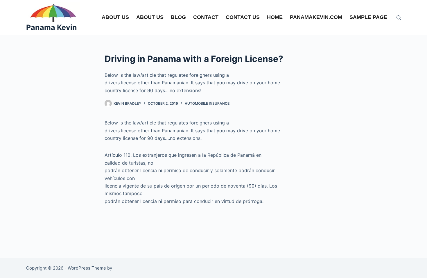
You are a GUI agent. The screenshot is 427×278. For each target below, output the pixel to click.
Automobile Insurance (207, 103)
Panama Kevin (51, 27)
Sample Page (368, 17)
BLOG (178, 17)
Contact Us (243, 17)
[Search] (399, 17)
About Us (150, 17)
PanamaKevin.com (316, 17)
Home (275, 17)
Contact (205, 17)
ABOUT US (115, 17)
